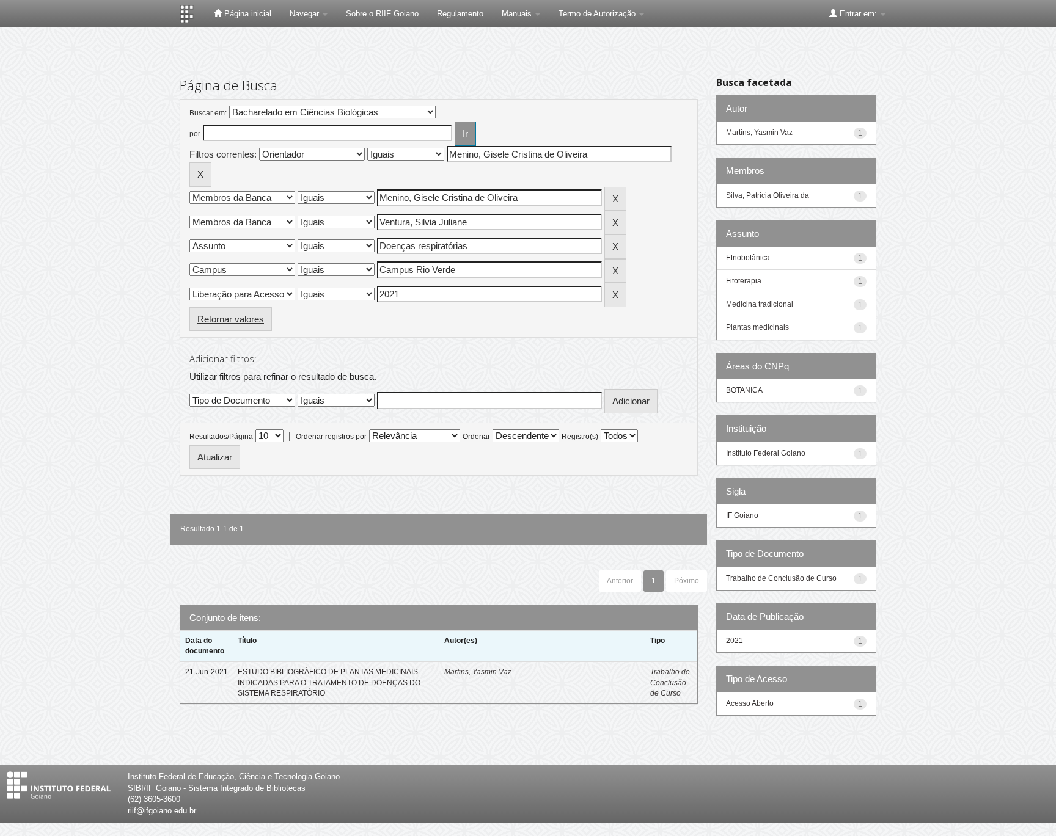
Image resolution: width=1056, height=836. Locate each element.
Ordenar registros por (331, 436)
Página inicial (246, 13)
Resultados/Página (221, 436)
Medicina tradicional (759, 304)
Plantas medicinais (757, 327)
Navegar (305, 13)
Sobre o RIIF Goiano (382, 13)
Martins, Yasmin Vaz (478, 671)
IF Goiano (742, 515)
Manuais (518, 13)
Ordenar (476, 436)
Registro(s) (580, 436)
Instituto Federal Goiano (765, 453)
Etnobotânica (748, 257)
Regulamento (460, 13)
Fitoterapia (743, 281)
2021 (734, 640)
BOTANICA (744, 390)
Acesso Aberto (750, 703)
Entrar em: (858, 13)
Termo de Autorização (598, 13)
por (194, 133)
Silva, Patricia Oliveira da (767, 195)
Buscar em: (208, 113)
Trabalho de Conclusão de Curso (670, 682)
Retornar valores (230, 319)
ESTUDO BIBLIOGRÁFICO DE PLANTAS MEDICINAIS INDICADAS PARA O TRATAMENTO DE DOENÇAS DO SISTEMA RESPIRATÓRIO (329, 682)
